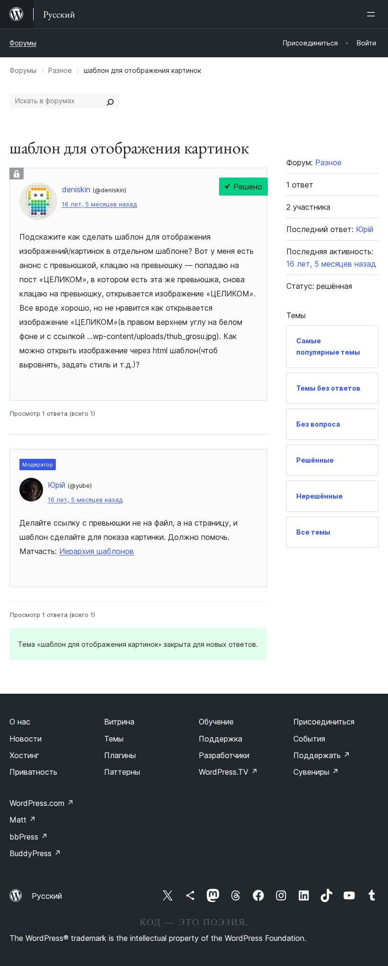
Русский (47, 896)
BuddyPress (35, 853)
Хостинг (24, 755)
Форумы (22, 43)
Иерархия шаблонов (96, 551)
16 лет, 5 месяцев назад (99, 204)
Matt (22, 819)
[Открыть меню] (373, 14)
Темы (113, 738)
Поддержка (220, 738)
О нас (19, 721)
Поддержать (321, 755)
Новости (25, 738)
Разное (60, 70)
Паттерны (122, 772)
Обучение (216, 721)
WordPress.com (41, 803)
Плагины (120, 755)
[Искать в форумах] (110, 100)
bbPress (28, 836)
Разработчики (224, 755)
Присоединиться (323, 721)
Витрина (119, 721)
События (309, 738)
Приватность (33, 772)
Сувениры (316, 772)
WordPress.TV (228, 772)
